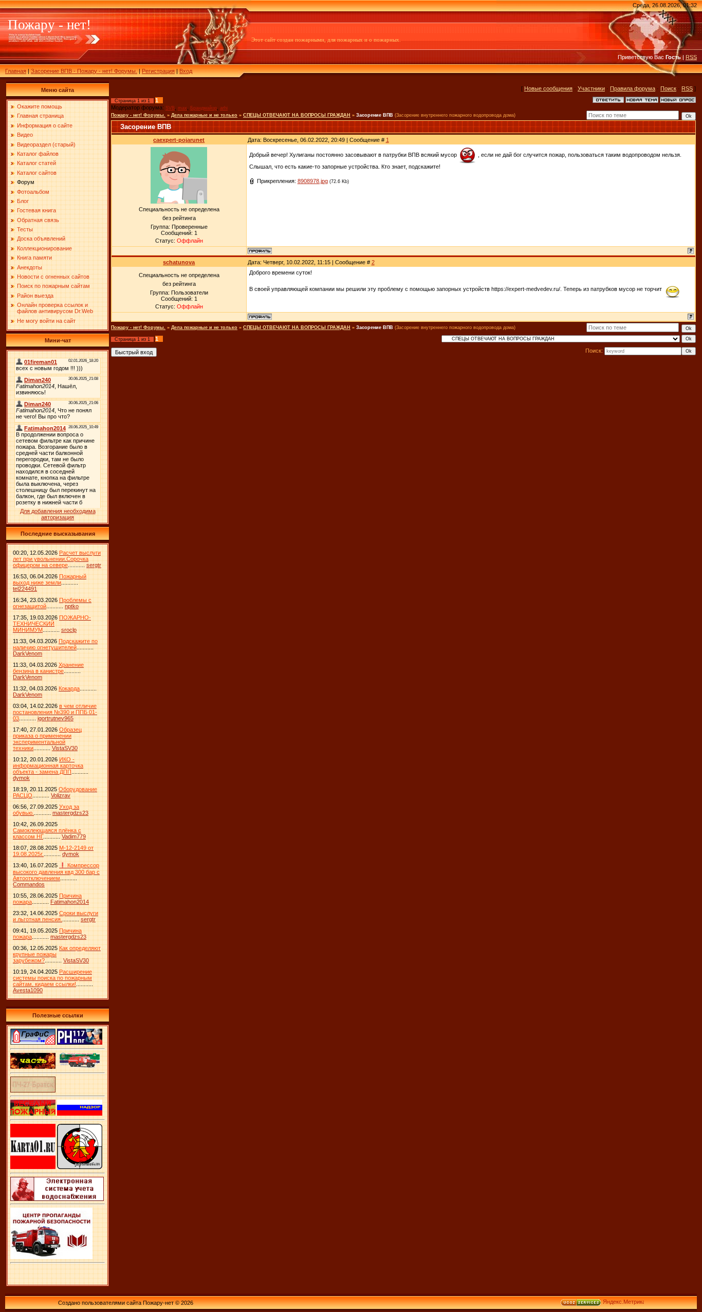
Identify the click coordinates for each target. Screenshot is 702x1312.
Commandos (29, 884)
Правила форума (632, 88)
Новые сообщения (548, 88)
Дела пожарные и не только (204, 115)
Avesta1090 (28, 990)
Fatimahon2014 (69, 902)
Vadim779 (74, 836)
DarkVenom (27, 653)
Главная (15, 71)
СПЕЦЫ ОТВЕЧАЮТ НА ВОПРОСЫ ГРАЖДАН (296, 115)
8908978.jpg (313, 181)
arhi (224, 108)
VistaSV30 (65, 748)
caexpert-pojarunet (179, 140)
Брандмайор (203, 108)
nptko (72, 606)
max (182, 108)
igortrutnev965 (55, 718)
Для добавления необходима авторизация (58, 514)
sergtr (93, 565)
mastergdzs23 (70, 813)
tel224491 (25, 589)
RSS (691, 57)
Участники (591, 88)
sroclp (69, 630)
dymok (21, 778)
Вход (185, 71)
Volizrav (60, 795)
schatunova (179, 262)
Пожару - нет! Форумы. (138, 115)
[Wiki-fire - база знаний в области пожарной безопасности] (79, 1167)
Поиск (668, 88)
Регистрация (158, 71)
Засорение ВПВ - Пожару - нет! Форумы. (84, 71)
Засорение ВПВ (374, 115)
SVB (170, 108)
